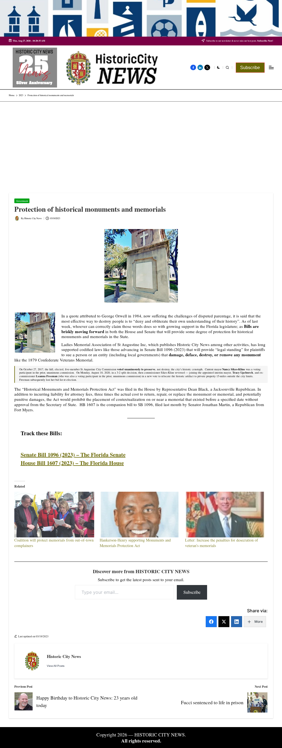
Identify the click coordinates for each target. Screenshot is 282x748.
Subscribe (191, 592)
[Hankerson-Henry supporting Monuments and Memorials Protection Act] (140, 514)
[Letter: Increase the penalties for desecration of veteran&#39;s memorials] (225, 514)
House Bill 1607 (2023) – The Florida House (72, 463)
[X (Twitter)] (223, 621)
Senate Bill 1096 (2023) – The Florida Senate (73, 455)
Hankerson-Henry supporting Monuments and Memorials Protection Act (135, 542)
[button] (250, 67)
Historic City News (64, 656)
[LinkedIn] (236, 621)
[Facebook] (211, 621)
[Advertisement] (141, 142)
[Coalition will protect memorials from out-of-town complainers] (54, 514)
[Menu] (271, 67)
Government (22, 201)
